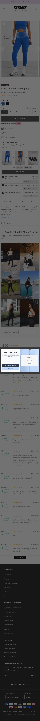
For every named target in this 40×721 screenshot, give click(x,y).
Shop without (10, 368)
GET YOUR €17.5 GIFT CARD (10, 365)
